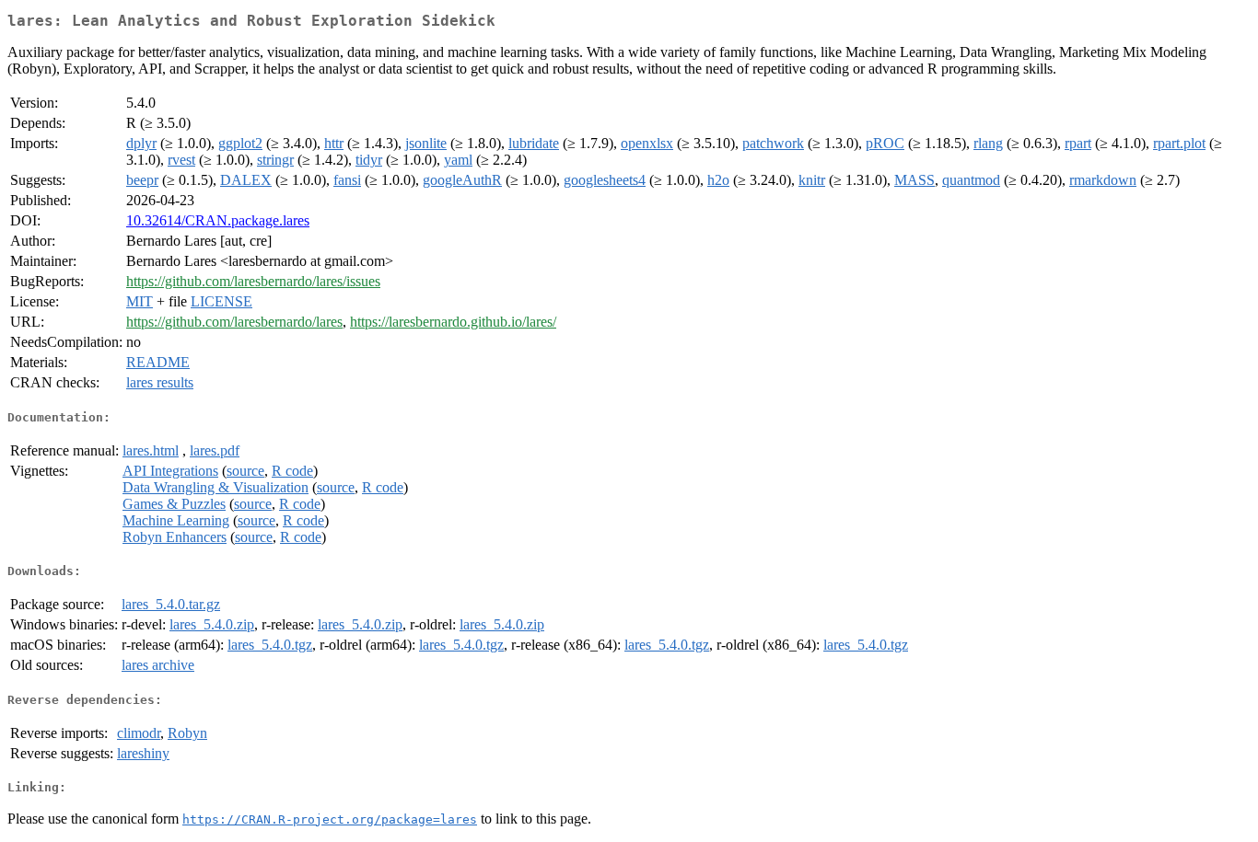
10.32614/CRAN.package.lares (217, 220)
